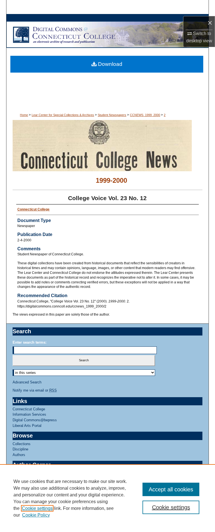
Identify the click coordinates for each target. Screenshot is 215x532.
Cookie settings (37, 508)
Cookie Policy (36, 515)
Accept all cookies (171, 489)
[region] (107, 498)
